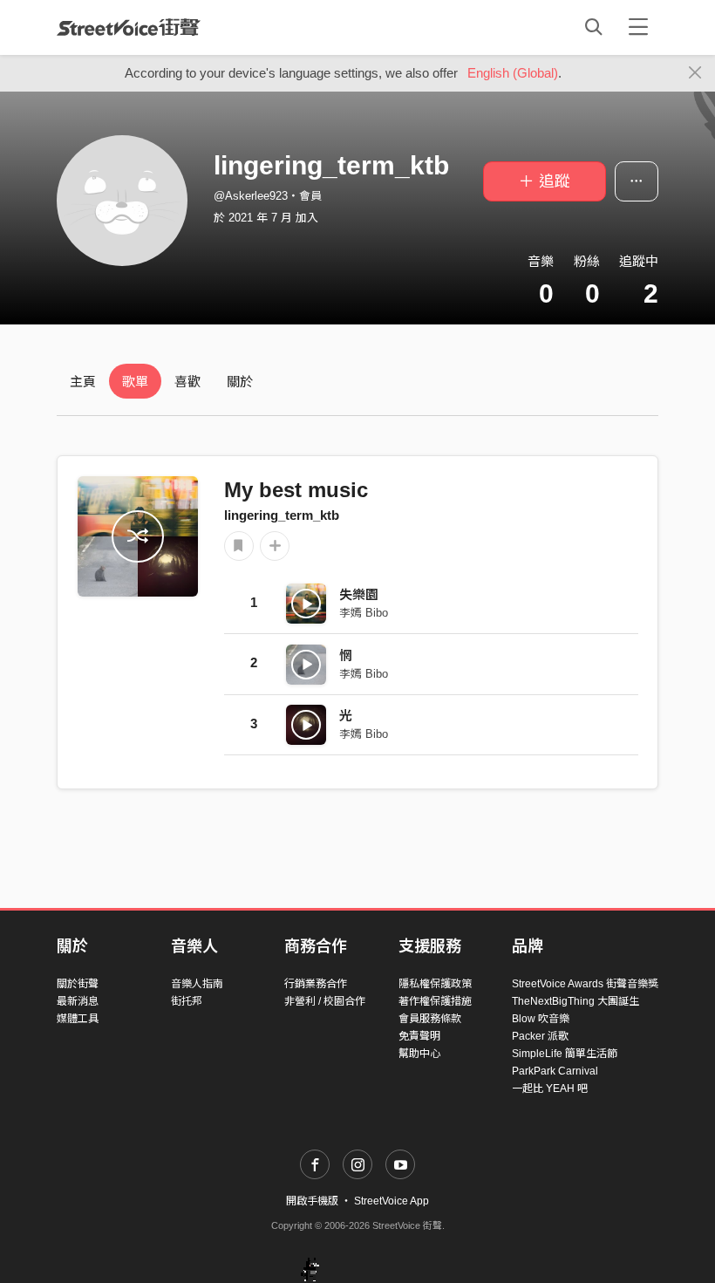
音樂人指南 (197, 984)
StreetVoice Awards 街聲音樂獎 (585, 984)
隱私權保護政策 (435, 984)
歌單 (135, 381)
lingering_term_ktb (281, 515)
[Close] (695, 73)
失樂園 (358, 594)
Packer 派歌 (540, 1036)
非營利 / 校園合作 (324, 1001)
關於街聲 (78, 984)
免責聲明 (419, 1036)
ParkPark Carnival (555, 1071)
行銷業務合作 (315, 984)
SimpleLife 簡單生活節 (564, 1054)
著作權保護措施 (435, 1001)
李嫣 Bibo (363, 612)
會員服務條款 (429, 1019)
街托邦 (186, 1001)
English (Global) (512, 72)
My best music (296, 490)
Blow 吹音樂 (540, 1019)
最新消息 (78, 1001)
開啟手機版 (312, 1201)
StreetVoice (129, 27)
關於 (240, 381)
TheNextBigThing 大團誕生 (575, 1001)
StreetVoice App (391, 1201)
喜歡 (187, 381)
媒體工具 (78, 1019)
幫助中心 (419, 1054)
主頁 (83, 381)
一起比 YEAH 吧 (550, 1088)
